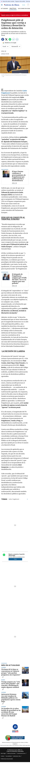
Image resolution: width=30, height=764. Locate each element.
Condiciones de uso (21, 753)
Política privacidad (11, 753)
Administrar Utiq (16, 756)
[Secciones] (2, 5)
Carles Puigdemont (14, 499)
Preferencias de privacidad (7, 758)
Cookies (2, 756)
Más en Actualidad (10, 665)
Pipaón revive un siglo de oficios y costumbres (14, 15)
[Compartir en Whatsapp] (9, 39)
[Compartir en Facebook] (2, 39)
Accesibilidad (9, 756)
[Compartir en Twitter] (6, 39)
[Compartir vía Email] (17, 39)
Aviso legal (3, 753)
